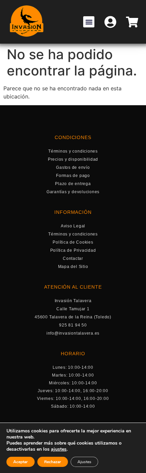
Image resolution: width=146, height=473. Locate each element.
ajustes (59, 449)
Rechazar (52, 462)
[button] (88, 21)
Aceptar (20, 462)
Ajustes (84, 462)
